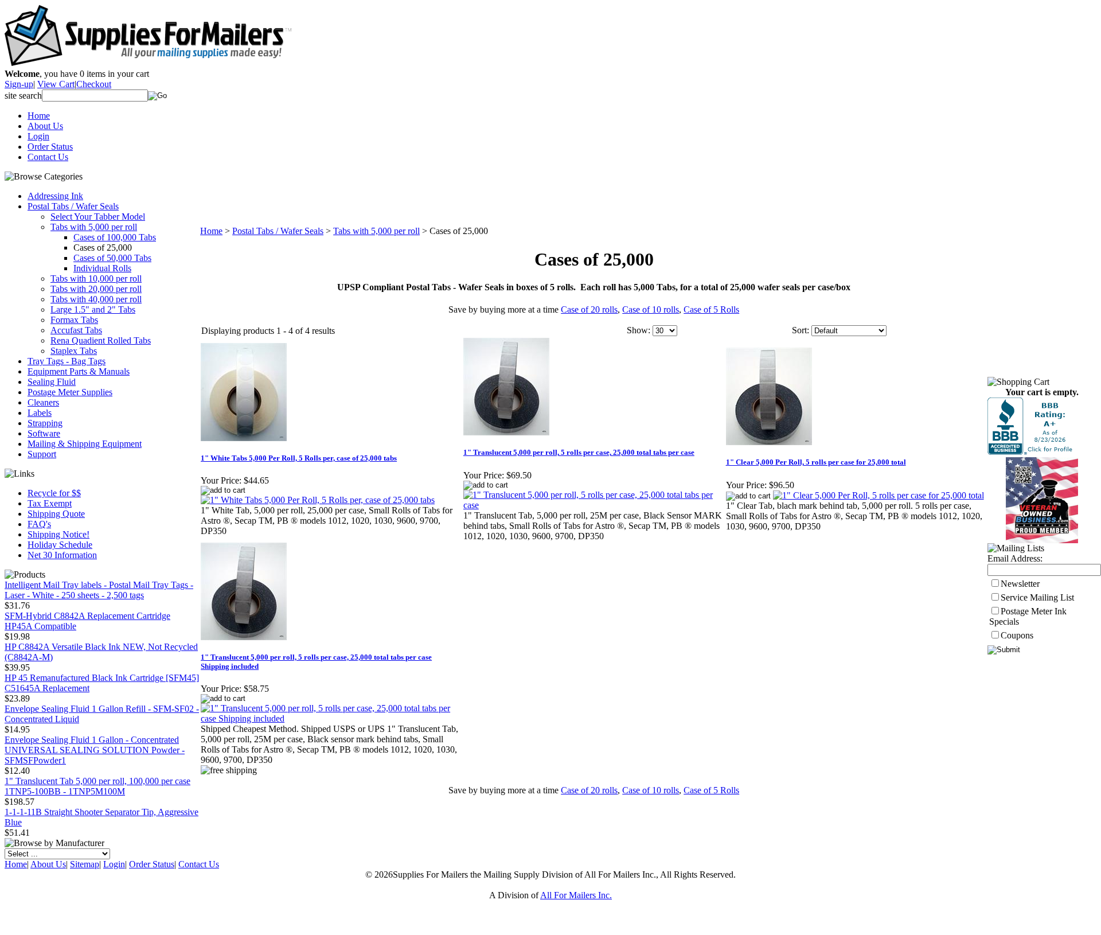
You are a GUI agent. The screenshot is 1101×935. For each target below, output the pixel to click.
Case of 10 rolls (650, 309)
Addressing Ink (55, 196)
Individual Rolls (102, 268)
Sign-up (19, 84)
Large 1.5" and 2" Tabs (92, 309)
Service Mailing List (1037, 597)
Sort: (800, 330)
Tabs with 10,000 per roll (96, 278)
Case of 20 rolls (589, 309)
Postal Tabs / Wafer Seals (73, 206)
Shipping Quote (56, 514)
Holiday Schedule (60, 545)
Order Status (50, 146)
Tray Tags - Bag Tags (67, 361)
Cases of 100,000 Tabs (114, 237)
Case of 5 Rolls (711, 309)
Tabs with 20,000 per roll (96, 289)
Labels (40, 413)
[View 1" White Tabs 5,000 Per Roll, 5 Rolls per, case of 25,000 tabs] (318, 500)
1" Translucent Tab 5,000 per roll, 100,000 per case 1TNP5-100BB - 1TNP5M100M (97, 786)
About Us (45, 126)
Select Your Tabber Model (97, 216)
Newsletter (1020, 584)
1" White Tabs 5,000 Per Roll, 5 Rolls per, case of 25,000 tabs (299, 458)
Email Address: (1015, 558)
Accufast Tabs (76, 330)
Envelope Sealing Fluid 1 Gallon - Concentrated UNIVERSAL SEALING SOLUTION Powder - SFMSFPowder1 (95, 750)
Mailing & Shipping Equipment (85, 444)
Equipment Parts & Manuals (79, 371)
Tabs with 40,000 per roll (96, 299)
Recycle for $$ (54, 493)
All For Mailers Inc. (576, 895)
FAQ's (39, 524)
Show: (638, 330)
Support (42, 454)
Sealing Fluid (52, 382)
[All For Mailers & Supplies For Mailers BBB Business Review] (1031, 452)
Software (44, 433)
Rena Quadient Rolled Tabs (100, 340)
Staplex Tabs (73, 351)
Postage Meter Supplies (70, 392)
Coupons (1017, 635)
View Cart (56, 84)
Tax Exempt (50, 503)
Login (38, 136)
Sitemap (84, 864)
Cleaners (43, 402)
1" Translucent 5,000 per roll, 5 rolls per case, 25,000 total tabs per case (578, 452)
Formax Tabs (74, 320)
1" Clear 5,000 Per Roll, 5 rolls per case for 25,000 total (816, 462)
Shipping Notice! (58, 534)
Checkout (93, 84)
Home (39, 115)
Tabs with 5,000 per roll (93, 227)
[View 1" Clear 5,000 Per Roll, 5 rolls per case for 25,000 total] (878, 495)
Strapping (45, 423)
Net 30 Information (62, 555)
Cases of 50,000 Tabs (112, 258)
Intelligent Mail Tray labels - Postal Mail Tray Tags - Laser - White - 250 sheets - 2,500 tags (99, 590)
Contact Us (48, 157)
